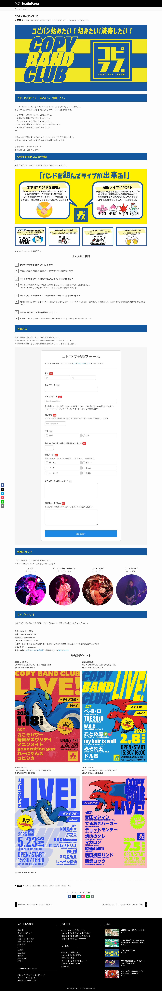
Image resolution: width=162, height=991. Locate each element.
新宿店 (20, 930)
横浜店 (20, 955)
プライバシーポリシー (71, 963)
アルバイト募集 (68, 958)
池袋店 (20, 936)
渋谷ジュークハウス (26, 938)
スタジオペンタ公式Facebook (74, 938)
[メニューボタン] (145, 2)
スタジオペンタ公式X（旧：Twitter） (76, 933)
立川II (20, 947)
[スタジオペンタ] (27, 3)
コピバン (42, 20)
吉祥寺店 (21, 944)
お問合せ (65, 966)
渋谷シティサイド (25, 941)
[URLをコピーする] (92, 896)
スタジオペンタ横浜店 (35, 650)
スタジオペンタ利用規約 (72, 955)
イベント (26, 20)
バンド (48, 20)
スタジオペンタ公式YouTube (73, 930)
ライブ (54, 20)
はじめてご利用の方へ (71, 952)
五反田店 (21, 953)
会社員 (59, 20)
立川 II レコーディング (27, 977)
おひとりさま (34, 20)
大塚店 (20, 950)
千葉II (20, 961)
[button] (69, 896)
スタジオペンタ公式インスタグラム (76, 936)
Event (18, 20)
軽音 (64, 20)
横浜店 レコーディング (27, 980)
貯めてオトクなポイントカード (74, 960)
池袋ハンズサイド (25, 933)
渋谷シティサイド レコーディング (31, 975)
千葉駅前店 (22, 958)
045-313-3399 (63, 650)
